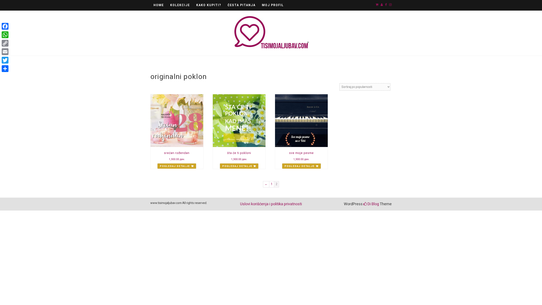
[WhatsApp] (5, 34)
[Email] (5, 51)
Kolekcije (180, 5)
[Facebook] (386, 5)
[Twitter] (5, 60)
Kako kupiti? (208, 5)
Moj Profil (273, 5)
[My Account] (382, 5)
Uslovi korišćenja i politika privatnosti (271, 204)
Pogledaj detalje (175, 166)
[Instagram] (390, 5)
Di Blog (373, 204)
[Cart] (377, 5)
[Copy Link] (5, 43)
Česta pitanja (242, 5)
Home (158, 5)
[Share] (5, 68)
